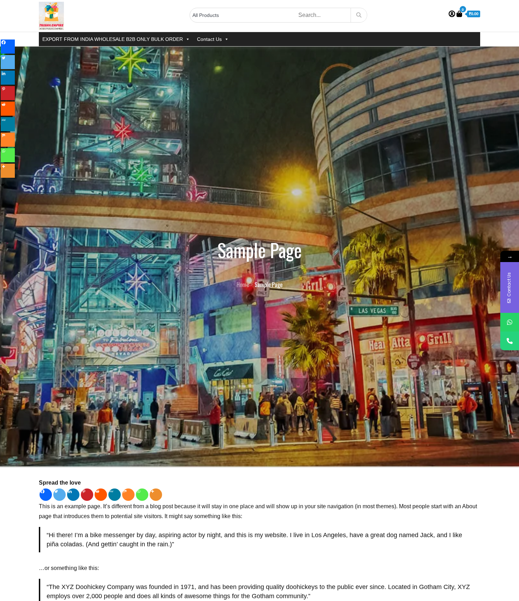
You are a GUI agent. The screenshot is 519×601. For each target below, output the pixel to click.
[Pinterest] (87, 494)
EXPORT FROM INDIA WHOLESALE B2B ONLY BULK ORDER (112, 39)
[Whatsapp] (142, 494)
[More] (156, 494)
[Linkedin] (73, 494)
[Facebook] (46, 494)
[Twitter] (59, 494)
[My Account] (452, 14)
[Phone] (509, 341)
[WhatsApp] (509, 322)
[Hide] (3, 185)
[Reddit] (101, 494)
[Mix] (128, 494)
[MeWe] (114, 494)
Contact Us (209, 39)
